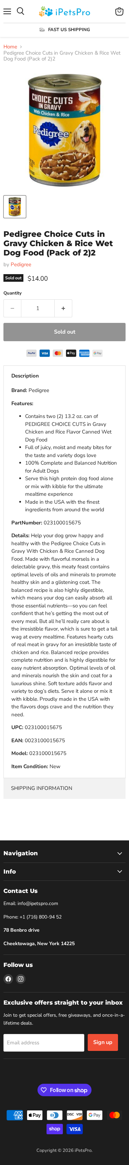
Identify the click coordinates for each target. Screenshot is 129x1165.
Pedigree (21, 264)
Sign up (102, 1042)
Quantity (12, 293)
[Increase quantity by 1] (63, 308)
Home (10, 47)
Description (25, 375)
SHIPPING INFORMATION (41, 788)
